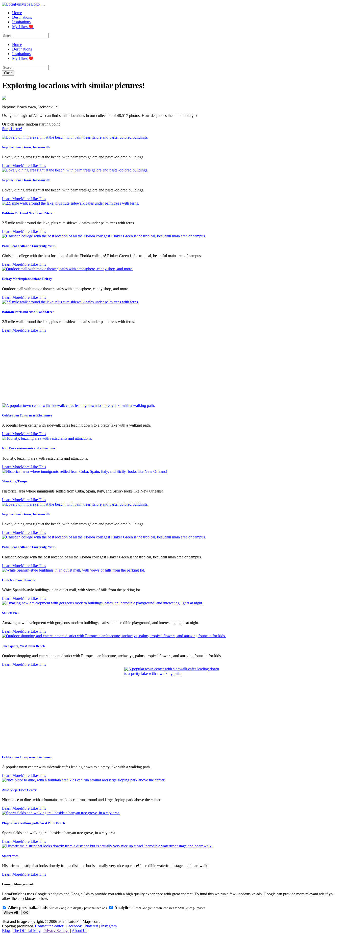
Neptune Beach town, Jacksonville (26, 147)
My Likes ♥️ (23, 26)
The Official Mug (27, 930)
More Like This (33, 165)
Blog (6, 930)
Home (17, 13)
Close (8, 73)
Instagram (109, 926)
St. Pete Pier (10, 613)
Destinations (22, 17)
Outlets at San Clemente (19, 580)
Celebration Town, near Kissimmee (27, 415)
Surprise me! (12, 129)
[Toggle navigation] (43, 5)
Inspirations (21, 22)
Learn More (11, 165)
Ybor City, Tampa (15, 481)
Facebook (74, 926)
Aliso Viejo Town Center (19, 790)
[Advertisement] (172, 368)
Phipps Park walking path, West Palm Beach (33, 823)
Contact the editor (49, 926)
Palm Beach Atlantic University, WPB (29, 246)
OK (25, 913)
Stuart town (10, 856)
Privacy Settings (56, 930)
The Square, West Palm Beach (23, 646)
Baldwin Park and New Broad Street (28, 213)
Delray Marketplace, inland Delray (27, 279)
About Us (79, 930)
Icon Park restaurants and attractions (28, 448)
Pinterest (91, 926)
